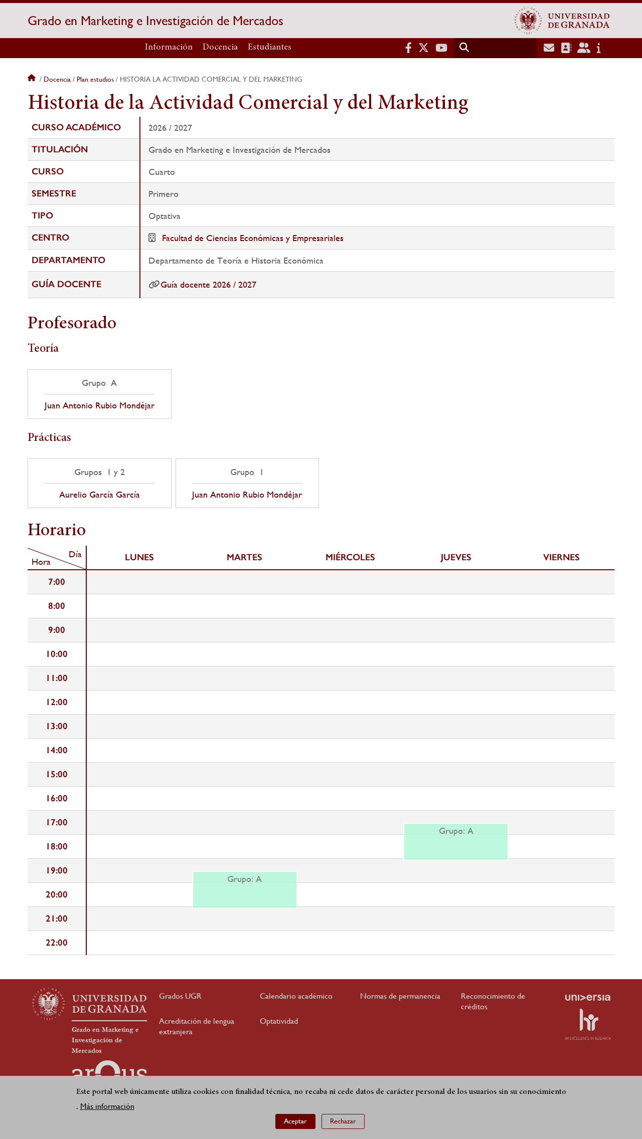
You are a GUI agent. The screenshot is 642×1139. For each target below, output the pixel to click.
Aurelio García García (99, 495)
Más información (107, 1106)
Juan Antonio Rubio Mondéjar (99, 405)
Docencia (220, 47)
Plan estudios (95, 79)
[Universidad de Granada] (562, 20)
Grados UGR (180, 996)
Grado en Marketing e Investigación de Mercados (155, 20)
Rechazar (343, 1121)
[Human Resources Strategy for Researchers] (587, 1024)
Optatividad (279, 1021)
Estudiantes (269, 47)
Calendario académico (296, 996)
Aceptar (295, 1121)
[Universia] (587, 998)
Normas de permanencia (400, 996)
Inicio (33, 79)
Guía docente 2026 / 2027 (208, 284)
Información (169, 47)
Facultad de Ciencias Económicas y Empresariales (253, 238)
